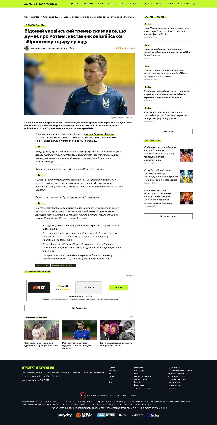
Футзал (160, 4)
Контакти (172, 388)
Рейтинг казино (141, 379)
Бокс (101, 4)
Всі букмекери (79, 308)
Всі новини (168, 131)
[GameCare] (153, 415)
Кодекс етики (174, 382)
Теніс (121, 4)
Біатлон (111, 382)
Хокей (111, 4)
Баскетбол (88, 4)
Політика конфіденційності (180, 370)
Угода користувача (176, 376)
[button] (194, 3)
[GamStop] (105, 415)
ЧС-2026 (148, 4)
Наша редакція (174, 385)
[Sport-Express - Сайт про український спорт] (39, 4)
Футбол (74, 4)
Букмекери (183, 4)
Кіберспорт (134, 4)
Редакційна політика (177, 379)
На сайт (118, 287)
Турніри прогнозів (142, 388)
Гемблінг (138, 382)
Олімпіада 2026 (35, 25)
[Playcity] (65, 415)
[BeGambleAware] (131, 415)
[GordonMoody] (84, 415)
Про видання (174, 368)
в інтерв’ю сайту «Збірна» (99, 134)
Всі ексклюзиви (168, 216)
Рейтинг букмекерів (142, 376)
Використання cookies (178, 373)
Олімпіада (138, 368)
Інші (170, 4)
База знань (139, 385)
